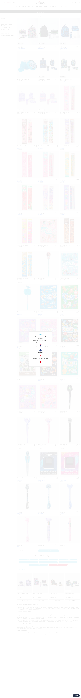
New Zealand (40, 352)
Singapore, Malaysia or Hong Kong (40, 358)
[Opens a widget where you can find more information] (76, 695)
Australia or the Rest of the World (40, 346)
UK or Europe (40, 363)
